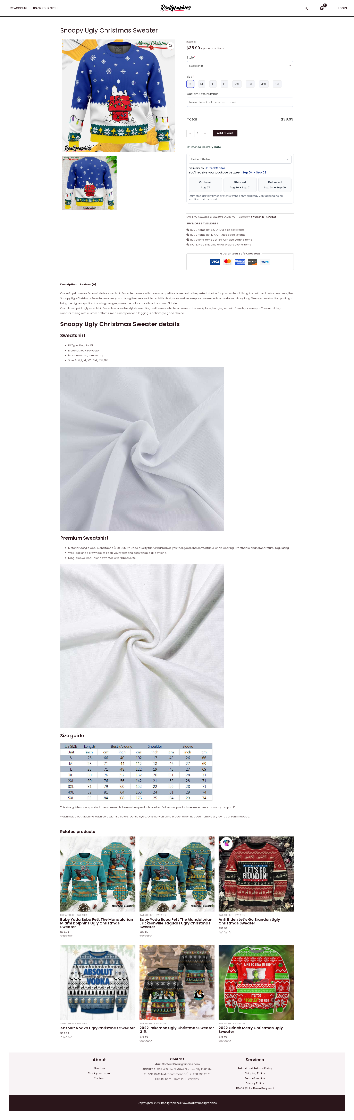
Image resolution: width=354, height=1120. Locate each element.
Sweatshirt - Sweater (263, 216)
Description (68, 284)
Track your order (99, 1073)
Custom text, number (202, 94)
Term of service (255, 1078)
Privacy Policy (255, 1083)
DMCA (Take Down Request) (255, 1088)
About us (99, 1068)
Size (190, 77)
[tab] (68, 284)
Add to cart (225, 133)
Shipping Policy (255, 1073)
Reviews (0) (88, 284)
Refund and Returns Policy (255, 1068)
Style (191, 57)
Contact (99, 1078)
